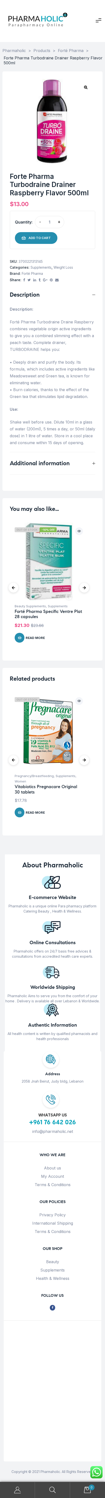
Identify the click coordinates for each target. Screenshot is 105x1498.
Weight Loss (63, 267)
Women (20, 781)
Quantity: (23, 222)
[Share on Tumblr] (39, 280)
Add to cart (40, 238)
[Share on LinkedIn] (34, 280)
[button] (85, 87)
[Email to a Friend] (57, 280)
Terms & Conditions (53, 1184)
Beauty (52, 1261)
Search (52, 1490)
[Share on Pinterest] (51, 280)
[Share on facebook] (24, 280)
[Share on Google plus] (45, 280)
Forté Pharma (32, 273)
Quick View (79, 531)
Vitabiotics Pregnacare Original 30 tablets (46, 789)
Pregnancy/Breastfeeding (34, 776)
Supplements (41, 267)
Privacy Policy (52, 1214)
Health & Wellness (52, 1278)
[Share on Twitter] (29, 280)
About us (52, 1168)
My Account (52, 1176)
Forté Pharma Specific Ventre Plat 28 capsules (48, 614)
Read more (35, 638)
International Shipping (52, 1223)
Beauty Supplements (30, 606)
